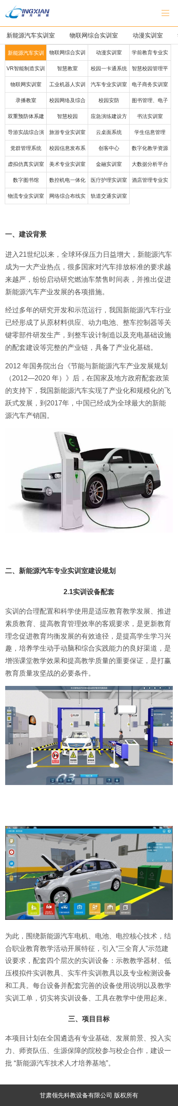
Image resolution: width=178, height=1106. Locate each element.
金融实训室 (109, 164)
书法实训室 (150, 116)
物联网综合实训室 (94, 35)
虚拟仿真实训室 (26, 164)
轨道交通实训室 (109, 196)
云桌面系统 (109, 132)
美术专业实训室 (67, 164)
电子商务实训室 (150, 84)
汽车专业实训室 (109, 84)
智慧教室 (67, 68)
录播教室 (26, 100)
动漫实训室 (148, 35)
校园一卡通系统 (109, 68)
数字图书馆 (26, 180)
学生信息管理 (149, 132)
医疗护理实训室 (109, 180)
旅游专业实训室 (67, 132)
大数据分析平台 (150, 164)
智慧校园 (67, 116)
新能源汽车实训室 (30, 35)
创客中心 (109, 148)
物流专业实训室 (26, 196)
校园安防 (109, 100)
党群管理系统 (25, 148)
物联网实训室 (25, 84)
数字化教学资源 (150, 148)
